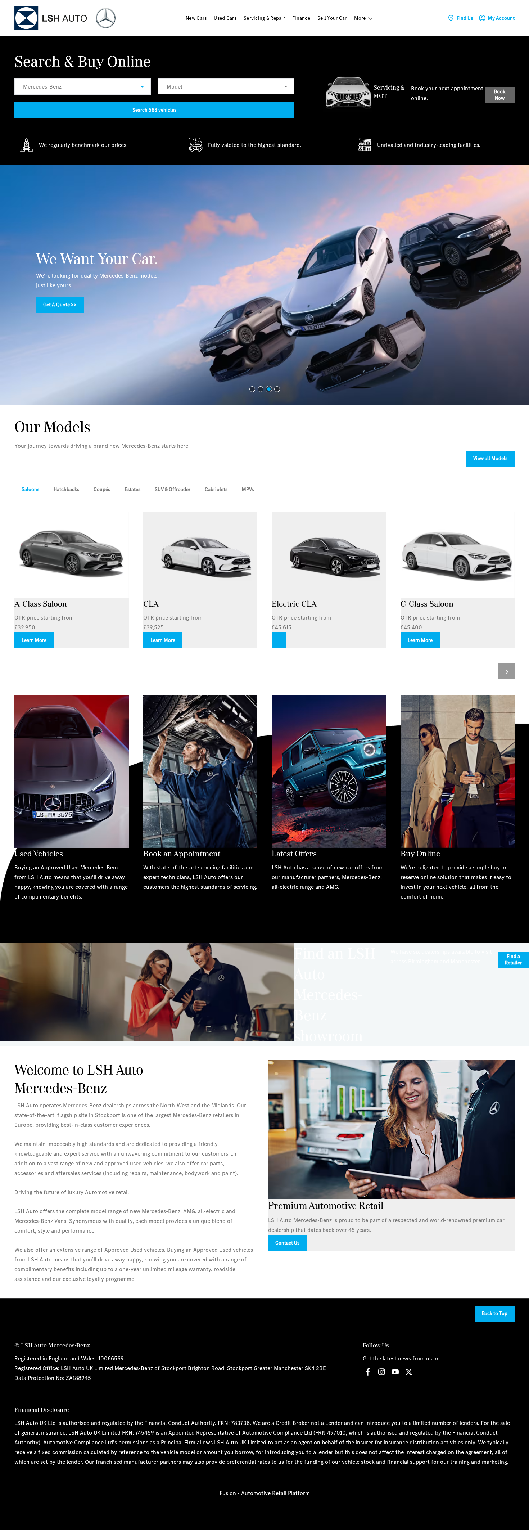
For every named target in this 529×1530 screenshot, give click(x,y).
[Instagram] (381, 1372)
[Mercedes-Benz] (106, 18)
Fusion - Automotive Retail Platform (265, 1493)
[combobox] (82, 86)
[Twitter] (409, 1372)
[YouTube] (395, 1372)
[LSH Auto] (51, 18)
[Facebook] (368, 1372)
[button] (130, 86)
